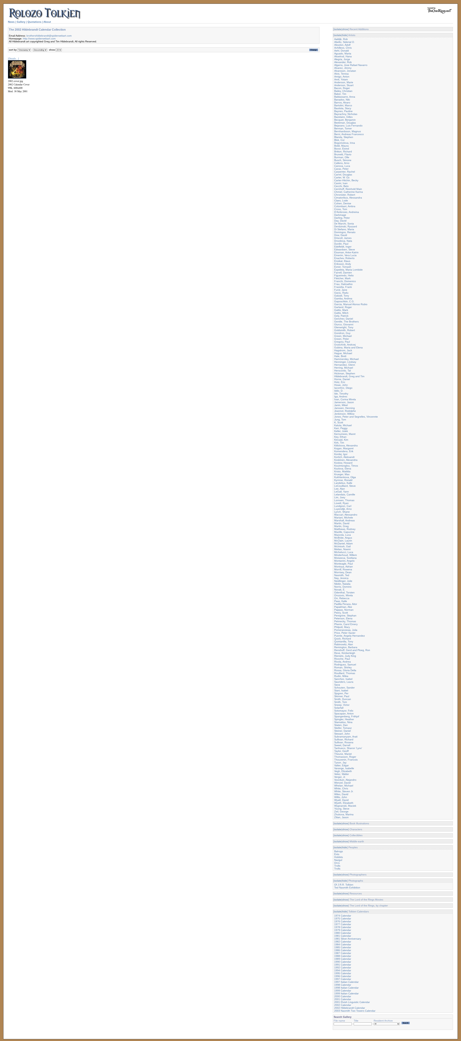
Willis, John (340, 797)
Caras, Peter (341, 168)
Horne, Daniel (342, 379)
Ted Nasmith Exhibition (347, 887)
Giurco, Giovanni (343, 324)
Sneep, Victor (342, 704)
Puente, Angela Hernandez (349, 635)
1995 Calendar (342, 973)
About (47, 21)
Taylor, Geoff (341, 751)
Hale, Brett (340, 356)
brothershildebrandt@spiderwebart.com (49, 35)
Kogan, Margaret (343, 448)
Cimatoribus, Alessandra (348, 197)
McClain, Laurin (343, 540)
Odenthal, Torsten (344, 592)
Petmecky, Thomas (345, 621)
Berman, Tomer (343, 128)
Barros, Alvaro (342, 102)
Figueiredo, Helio (344, 275)
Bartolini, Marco (343, 105)
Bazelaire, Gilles (343, 116)
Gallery (21, 21)
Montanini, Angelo (344, 560)
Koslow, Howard (343, 462)
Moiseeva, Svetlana (345, 557)
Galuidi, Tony (341, 295)
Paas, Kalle (340, 601)
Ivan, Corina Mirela (345, 399)
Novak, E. (339, 589)
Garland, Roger (343, 307)
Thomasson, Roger (345, 756)
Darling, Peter (342, 217)
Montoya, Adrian (343, 566)
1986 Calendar (342, 950)
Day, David (340, 220)
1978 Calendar (342, 927)
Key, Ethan (340, 436)
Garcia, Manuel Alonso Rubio (350, 304)
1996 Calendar (342, 976)
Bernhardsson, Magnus (347, 131)
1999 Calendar (342, 990)
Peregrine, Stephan (345, 615)
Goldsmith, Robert (344, 330)
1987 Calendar (342, 953)
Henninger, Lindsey (345, 361)
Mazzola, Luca (342, 534)
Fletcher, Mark (342, 278)
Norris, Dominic (343, 586)
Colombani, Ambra (344, 206)
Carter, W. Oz (342, 177)
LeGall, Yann (341, 491)
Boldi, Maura (341, 145)
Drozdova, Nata (343, 240)
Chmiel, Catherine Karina (348, 191)
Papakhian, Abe (343, 606)
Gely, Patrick (341, 315)
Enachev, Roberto (344, 258)
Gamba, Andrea (343, 298)
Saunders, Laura (343, 681)
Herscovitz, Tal (342, 370)
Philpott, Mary (342, 627)
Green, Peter (341, 338)
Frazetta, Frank (343, 287)
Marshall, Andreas (344, 520)
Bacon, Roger (342, 88)
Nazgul (338, 860)
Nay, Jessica (341, 578)
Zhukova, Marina (343, 814)
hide (344, 35)
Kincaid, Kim (341, 439)
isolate (337, 29)
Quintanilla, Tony (343, 641)
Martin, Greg (341, 526)
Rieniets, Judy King (345, 655)
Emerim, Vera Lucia (345, 255)
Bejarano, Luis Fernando (348, 125)
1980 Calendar (342, 932)
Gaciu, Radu (341, 292)
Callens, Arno (341, 163)
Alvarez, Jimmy (343, 67)
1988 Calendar (342, 956)
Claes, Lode (341, 200)
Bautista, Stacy (342, 108)
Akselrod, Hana (343, 56)
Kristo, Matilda (342, 471)
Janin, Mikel (341, 405)
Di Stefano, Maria (344, 229)
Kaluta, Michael (343, 425)
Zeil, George (341, 811)
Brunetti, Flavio (342, 154)
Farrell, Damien (343, 272)
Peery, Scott (341, 612)
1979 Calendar (342, 930)
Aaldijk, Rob (341, 39)
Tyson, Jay (340, 762)
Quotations (34, 21)
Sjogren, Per (341, 693)
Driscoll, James (343, 238)
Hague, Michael (343, 353)
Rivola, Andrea (342, 661)
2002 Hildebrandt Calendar (349, 1007)
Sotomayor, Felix (343, 710)
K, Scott (338, 422)
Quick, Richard (342, 638)
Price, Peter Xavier (344, 632)
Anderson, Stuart (343, 85)
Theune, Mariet (343, 753)
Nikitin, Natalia (342, 583)
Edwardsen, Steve (344, 249)
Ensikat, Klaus (342, 261)
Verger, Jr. (340, 776)
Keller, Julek (341, 431)
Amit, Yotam (341, 79)
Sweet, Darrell (342, 745)
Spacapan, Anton (344, 713)
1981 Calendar (342, 935)
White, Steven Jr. (343, 791)
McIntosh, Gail (342, 546)
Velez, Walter (341, 774)
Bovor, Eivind (341, 148)
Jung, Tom (340, 419)
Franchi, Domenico (345, 281)
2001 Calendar (342, 999)
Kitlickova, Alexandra (346, 445)
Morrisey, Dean (343, 572)
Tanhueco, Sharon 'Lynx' (348, 748)
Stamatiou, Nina (343, 722)
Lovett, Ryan (341, 503)
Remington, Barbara (345, 647)
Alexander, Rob (343, 62)
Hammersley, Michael (346, 359)
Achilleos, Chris (343, 47)
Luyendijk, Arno (343, 508)
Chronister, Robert (344, 194)
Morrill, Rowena (343, 569)
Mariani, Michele (343, 517)
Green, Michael (343, 336)
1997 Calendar (342, 979)
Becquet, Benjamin (345, 119)
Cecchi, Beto (341, 186)
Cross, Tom (340, 209)
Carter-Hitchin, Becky (346, 180)
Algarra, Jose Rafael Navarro (350, 65)
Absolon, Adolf (342, 44)
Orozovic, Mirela (343, 595)
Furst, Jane (340, 289)
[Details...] (13, 58)
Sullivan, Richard (343, 739)
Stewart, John (342, 733)
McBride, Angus (343, 537)
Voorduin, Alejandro (345, 779)
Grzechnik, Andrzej (345, 344)
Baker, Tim (340, 93)
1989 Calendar (342, 958)
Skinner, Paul (341, 696)
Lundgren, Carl (342, 506)
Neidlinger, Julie (343, 580)
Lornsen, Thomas (344, 500)
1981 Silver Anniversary (347, 938)
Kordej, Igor (341, 454)
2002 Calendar (342, 1005)
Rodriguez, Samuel (345, 664)
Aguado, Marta (342, 53)
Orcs (337, 862)
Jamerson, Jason (344, 402)
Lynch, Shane (342, 511)
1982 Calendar (342, 941)
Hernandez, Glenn (344, 364)
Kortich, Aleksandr (344, 457)
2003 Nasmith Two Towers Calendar (354, 1010)
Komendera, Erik (343, 451)
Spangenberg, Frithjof (346, 716)
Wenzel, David (342, 782)
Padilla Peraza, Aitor (345, 604)
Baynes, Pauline (343, 111)
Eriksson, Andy (342, 263)
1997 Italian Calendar (346, 981)
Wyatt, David (341, 800)
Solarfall (338, 707)
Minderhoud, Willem (345, 555)
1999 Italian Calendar (346, 993)
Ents (336, 854)
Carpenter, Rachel (344, 171)
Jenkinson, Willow (344, 413)
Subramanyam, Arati (345, 736)
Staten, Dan (341, 725)
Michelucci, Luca (343, 552)
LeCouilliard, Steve (345, 485)
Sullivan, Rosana (343, 742)
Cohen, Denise (342, 203)
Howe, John (341, 385)
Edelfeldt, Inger (343, 246)
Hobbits (338, 857)
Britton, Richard (343, 151)
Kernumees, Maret (344, 434)
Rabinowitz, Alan (343, 644)
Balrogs (338, 851)
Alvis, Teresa (341, 73)
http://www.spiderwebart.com (39, 38)
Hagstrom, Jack (343, 350)
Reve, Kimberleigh (344, 653)
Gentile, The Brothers (346, 321)
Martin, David (341, 523)
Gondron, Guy (342, 333)
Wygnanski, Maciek (345, 805)
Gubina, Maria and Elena (348, 347)
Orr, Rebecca (341, 598)
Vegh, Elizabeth (343, 771)
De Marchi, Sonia (344, 223)
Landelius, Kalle (343, 483)
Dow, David (340, 235)
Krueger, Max (342, 474)
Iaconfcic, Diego (343, 387)
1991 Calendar (342, 964)
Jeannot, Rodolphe (345, 410)
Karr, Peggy (341, 428)
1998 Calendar (342, 984)
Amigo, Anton (341, 76)
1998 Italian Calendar (346, 987)
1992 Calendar (342, 967)
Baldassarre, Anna (344, 96)
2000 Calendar (342, 996)
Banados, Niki (342, 99)
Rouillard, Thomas (344, 673)
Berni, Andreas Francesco (349, 134)
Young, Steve (341, 808)
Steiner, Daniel (342, 730)
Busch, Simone (342, 160)
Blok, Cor (339, 140)
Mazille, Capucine (344, 531)
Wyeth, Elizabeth (343, 802)
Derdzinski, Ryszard (345, 226)
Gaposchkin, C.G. (344, 301)
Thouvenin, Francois (346, 759)
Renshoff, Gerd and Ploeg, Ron (352, 650)
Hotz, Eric (339, 382)
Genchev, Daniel (343, 318)
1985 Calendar (342, 947)
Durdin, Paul (341, 243)
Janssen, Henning (344, 408)
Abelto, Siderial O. (344, 42)
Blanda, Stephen (343, 137)
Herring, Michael (343, 367)
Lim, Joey (339, 497)
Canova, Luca (342, 165)
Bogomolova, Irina (344, 142)
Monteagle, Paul (343, 563)
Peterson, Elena (343, 618)
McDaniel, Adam (343, 543)
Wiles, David (341, 794)
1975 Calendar (342, 918)
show (345, 29)
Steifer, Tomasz (343, 727)
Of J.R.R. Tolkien (343, 884)
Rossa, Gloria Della (345, 670)
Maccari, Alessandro (345, 514)
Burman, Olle (341, 157)
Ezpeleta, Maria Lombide (348, 269)
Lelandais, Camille (344, 494)
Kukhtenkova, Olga (345, 477)
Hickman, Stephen (344, 373)
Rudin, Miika (341, 676)
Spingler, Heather (344, 719)
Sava (337, 684)
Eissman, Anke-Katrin (346, 252)
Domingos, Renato (344, 232)
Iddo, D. (338, 390)
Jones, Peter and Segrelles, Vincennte (356, 416)
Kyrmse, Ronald (343, 480)
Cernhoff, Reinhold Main (348, 189)
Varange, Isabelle (344, 768)
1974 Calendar (342, 915)
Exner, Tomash (342, 266)
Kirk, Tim (339, 442)
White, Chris (341, 788)
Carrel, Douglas (343, 174)
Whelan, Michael (343, 785)
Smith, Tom (340, 702)
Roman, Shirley (343, 667)
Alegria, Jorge (342, 59)
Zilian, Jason (341, 817)
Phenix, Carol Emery (346, 624)
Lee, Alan (339, 488)
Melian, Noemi (342, 549)
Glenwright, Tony (343, 327)
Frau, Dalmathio (343, 284)
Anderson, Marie (343, 82)
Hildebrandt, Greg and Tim (349, 376)
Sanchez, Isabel (343, 678)
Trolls (337, 865)
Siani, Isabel (341, 690)
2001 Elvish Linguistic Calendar (352, 1002)
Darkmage (340, 214)
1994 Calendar (342, 970)
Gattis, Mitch (341, 312)
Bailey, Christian (343, 91)
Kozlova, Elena (342, 468)
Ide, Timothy (341, 393)
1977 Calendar (342, 924)
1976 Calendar (342, 921)
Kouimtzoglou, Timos (346, 465)
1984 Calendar (342, 944)
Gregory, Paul (342, 341)
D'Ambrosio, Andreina (346, 212)
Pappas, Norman (343, 609)
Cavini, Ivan (341, 183)
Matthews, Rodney (344, 529)
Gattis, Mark (341, 310)
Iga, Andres (340, 396)
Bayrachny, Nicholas (345, 114)
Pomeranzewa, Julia (345, 629)
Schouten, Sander (344, 687)
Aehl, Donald (341, 50)
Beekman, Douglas (345, 122)
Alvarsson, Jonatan (345, 70)
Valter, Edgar (341, 765)
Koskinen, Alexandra (345, 459)
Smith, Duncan (342, 699)
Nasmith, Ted (341, 575)
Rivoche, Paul (342, 658)
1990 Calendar (342, 961)
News (11, 21)
